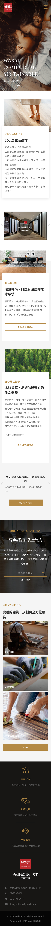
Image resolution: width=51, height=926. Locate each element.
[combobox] (25, 573)
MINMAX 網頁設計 (32, 921)
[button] (18, 85)
